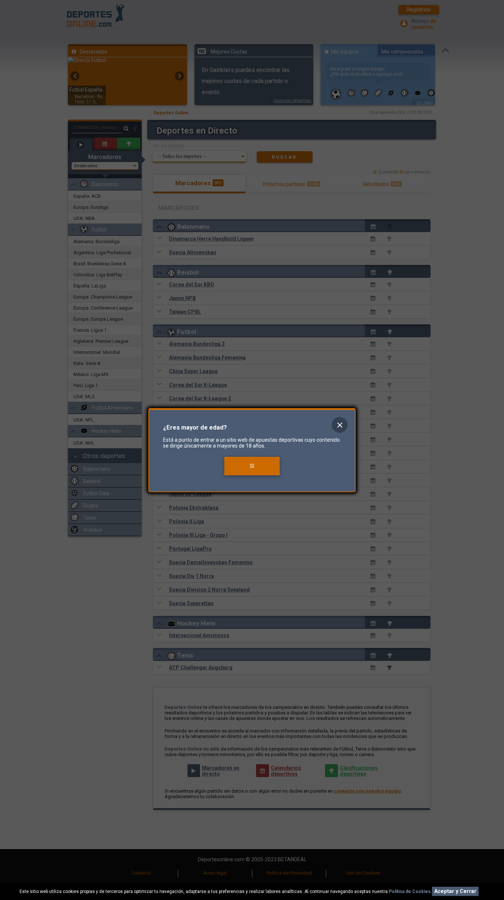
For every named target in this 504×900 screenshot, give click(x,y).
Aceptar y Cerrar (455, 891)
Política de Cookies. (410, 891)
